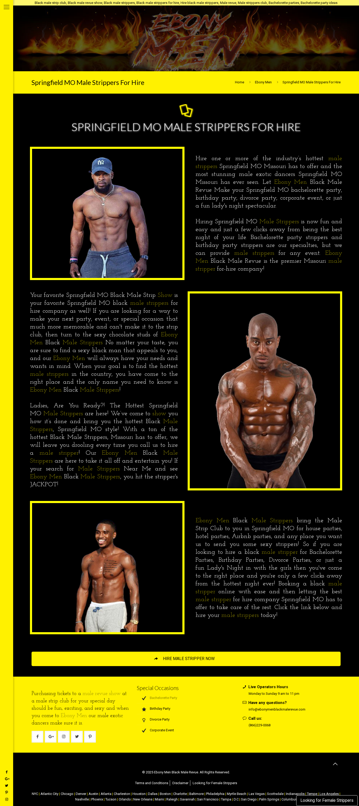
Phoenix (97, 799)
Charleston (122, 794)
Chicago (67, 794)
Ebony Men (263, 82)
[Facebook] (6, 772)
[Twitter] (6, 786)
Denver (81, 794)
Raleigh (172, 799)
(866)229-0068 (259, 725)
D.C (236, 799)
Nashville (82, 799)
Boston (165, 794)
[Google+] (6, 779)
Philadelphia (215, 794)
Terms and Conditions (151, 783)
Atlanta (106, 794)
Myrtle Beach (236, 794)
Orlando (125, 799)
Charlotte (180, 794)
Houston (139, 794)
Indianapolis (295, 794)
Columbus (289, 799)
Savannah (187, 799)
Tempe (312, 794)
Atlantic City (49, 794)
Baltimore (196, 794)
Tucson (110, 799)
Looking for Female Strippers (326, 800)
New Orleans (142, 799)
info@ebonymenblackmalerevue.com (277, 709)
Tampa (226, 799)
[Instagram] (6, 799)
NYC (35, 794)
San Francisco (208, 799)
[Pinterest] (6, 792)
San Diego (249, 799)
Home (239, 82)
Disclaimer (180, 783)
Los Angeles (329, 794)
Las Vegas (257, 794)
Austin (93, 794)
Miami (159, 799)
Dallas (152, 794)
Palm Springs (269, 799)
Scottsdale (275, 794)
